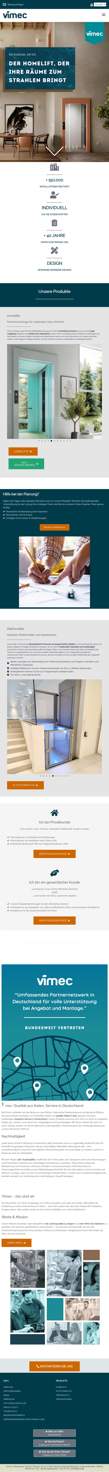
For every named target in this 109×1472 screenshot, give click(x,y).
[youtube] (91, 4)
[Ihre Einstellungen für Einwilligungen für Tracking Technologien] (2, 1104)
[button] (103, 14)
